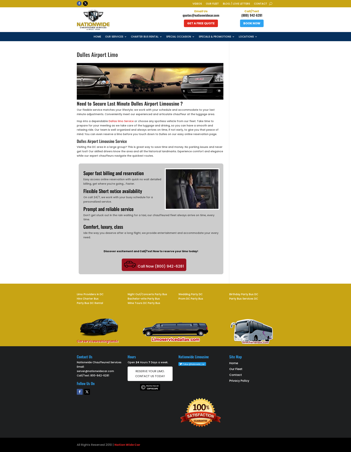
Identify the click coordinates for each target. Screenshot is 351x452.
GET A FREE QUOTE (201, 23)
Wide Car (132, 445)
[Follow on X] (85, 3)
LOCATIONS (246, 36)
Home (97, 36)
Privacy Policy (239, 381)
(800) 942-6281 (251, 15)
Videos (197, 3)
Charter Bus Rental (144, 36)
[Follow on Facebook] (79, 3)
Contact (260, 3)
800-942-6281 (99, 375)
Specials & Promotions (215, 36)
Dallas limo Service (121, 121)
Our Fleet (212, 3)
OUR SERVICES (114, 36)
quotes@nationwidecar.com (201, 15)
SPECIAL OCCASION (178, 36)
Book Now (251, 23)
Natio (118, 445)
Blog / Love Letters (236, 3)
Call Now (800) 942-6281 (161, 266)
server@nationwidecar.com (95, 371)
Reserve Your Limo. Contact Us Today (150, 373)
